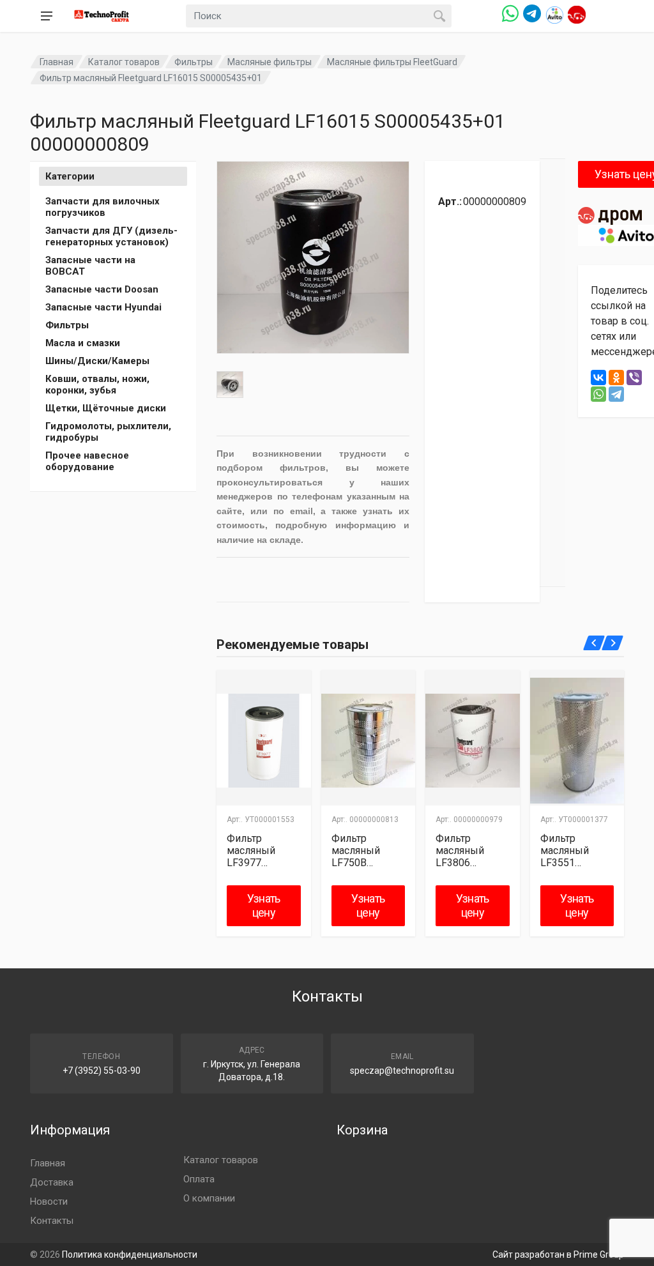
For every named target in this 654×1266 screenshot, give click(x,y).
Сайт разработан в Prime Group (558, 1254)
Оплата (199, 1179)
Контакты (51, 1220)
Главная (56, 62)
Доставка (51, 1182)
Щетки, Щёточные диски (105, 408)
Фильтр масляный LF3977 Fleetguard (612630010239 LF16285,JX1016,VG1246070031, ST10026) (263, 850)
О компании (209, 1198)
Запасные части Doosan (101, 289)
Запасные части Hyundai (103, 307)
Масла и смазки (82, 343)
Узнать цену (263, 905)
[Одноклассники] (616, 377)
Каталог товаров (124, 62)
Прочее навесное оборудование (87, 461)
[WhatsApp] (598, 394)
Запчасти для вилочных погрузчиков (102, 206)
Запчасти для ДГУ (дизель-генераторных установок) (111, 236)
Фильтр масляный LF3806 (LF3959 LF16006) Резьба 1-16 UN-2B (465, 850)
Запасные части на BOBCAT (90, 265)
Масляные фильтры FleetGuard (392, 62)
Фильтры (193, 62)
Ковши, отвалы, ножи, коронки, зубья (97, 384)
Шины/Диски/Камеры (97, 361)
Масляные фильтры (269, 62)
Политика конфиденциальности (129, 1254)
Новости (49, 1201)
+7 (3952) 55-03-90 (102, 1070)
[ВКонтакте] (598, 377)
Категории (70, 176)
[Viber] (634, 377)
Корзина (362, 1130)
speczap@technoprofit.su (402, 1070)
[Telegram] (616, 394)
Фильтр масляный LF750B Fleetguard (355, 850)
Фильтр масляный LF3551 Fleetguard (564, 850)
